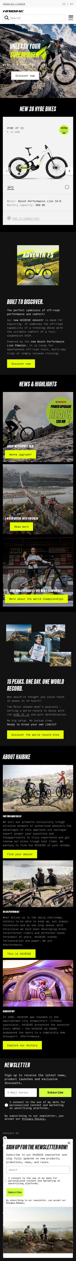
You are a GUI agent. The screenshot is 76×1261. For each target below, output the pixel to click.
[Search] (7, 18)
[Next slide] (69, 171)
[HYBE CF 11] (38, 161)
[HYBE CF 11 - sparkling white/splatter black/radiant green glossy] (67, 187)
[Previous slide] (7, 171)
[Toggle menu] (71, 17)
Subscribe (55, 1092)
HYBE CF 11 (21, 714)
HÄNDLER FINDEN (14, 3)
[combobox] (34, 17)
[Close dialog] (69, 1143)
